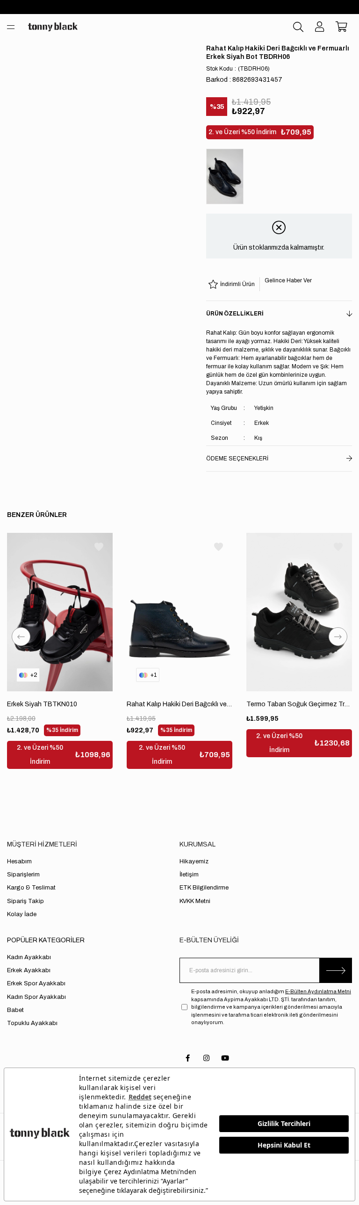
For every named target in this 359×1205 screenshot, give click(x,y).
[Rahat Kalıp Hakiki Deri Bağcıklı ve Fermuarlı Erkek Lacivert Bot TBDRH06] (227, 176)
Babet (15, 1010)
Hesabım (19, 861)
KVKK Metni (195, 901)
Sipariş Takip (25, 901)
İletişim (189, 874)
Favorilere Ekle (98, 546)
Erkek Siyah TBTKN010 (42, 704)
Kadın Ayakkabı (29, 957)
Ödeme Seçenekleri (237, 458)
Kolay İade (21, 914)
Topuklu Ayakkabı (32, 1023)
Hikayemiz (194, 861)
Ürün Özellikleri (235, 313)
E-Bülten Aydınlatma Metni (318, 991)
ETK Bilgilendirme (204, 887)
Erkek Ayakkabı (28, 970)
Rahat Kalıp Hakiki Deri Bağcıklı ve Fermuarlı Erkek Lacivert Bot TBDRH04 (179, 704)
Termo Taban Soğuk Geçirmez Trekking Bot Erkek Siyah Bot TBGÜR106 (299, 704)
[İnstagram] (206, 1058)
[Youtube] (225, 1058)
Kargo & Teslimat (31, 887)
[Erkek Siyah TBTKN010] (60, 612)
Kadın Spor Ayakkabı (36, 997)
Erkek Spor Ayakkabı (36, 983)
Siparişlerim (23, 874)
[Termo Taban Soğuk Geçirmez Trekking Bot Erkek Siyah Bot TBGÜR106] (299, 612)
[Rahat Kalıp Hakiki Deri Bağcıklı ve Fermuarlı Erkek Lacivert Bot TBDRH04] (179, 612)
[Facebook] (188, 1058)
